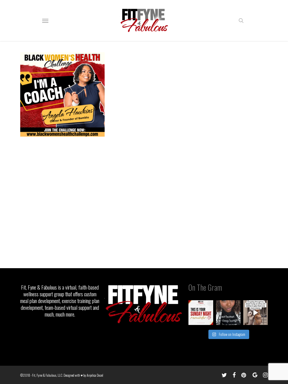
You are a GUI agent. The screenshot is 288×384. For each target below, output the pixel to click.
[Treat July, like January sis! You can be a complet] (255, 312)
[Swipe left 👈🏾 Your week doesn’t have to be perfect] (200, 312)
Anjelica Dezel (95, 375)
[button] (45, 20)
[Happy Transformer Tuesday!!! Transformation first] (228, 312)
